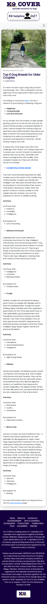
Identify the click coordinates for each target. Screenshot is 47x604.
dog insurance (16, 503)
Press (12, 526)
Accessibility (22, 526)
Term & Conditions (32, 520)
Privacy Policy (23, 523)
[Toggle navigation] (44, 25)
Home (12, 518)
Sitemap (33, 526)
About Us (21, 518)
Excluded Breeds (14, 520)
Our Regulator (9, 523)
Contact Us (32, 518)
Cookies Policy (38, 523)
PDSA (27, 100)
